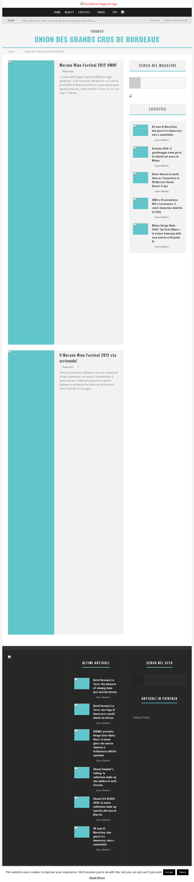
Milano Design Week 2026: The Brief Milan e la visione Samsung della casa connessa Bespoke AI (166, 233)
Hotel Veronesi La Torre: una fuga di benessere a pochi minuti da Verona (104, 712)
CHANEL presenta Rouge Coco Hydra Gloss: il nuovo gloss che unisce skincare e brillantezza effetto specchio (104, 743)
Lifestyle (84, 12)
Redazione (68, 71)
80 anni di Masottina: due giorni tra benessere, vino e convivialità (167, 130)
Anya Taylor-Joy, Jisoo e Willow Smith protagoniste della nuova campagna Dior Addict (71, 20)
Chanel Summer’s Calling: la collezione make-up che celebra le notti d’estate (105, 777)
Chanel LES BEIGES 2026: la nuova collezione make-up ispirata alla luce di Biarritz (104, 806)
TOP (114, 12)
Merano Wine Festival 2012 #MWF (88, 65)
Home (57, 12)
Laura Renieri (162, 139)
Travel (101, 12)
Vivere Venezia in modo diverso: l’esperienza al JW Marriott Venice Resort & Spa (165, 180)
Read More (97, 878)
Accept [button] (169, 872)
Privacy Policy (141, 717)
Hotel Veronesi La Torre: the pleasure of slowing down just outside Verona (105, 686)
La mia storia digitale (176, 20)
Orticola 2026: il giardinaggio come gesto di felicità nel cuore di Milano (167, 154)
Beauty (69, 12)
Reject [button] (182, 872)
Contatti (155, 20)
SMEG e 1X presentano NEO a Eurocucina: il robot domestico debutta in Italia (167, 206)
